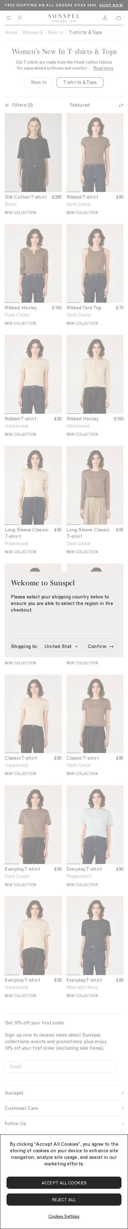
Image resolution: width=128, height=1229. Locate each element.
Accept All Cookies (64, 1183)
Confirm (97, 646)
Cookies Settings (64, 1216)
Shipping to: (24, 646)
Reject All (64, 1200)
